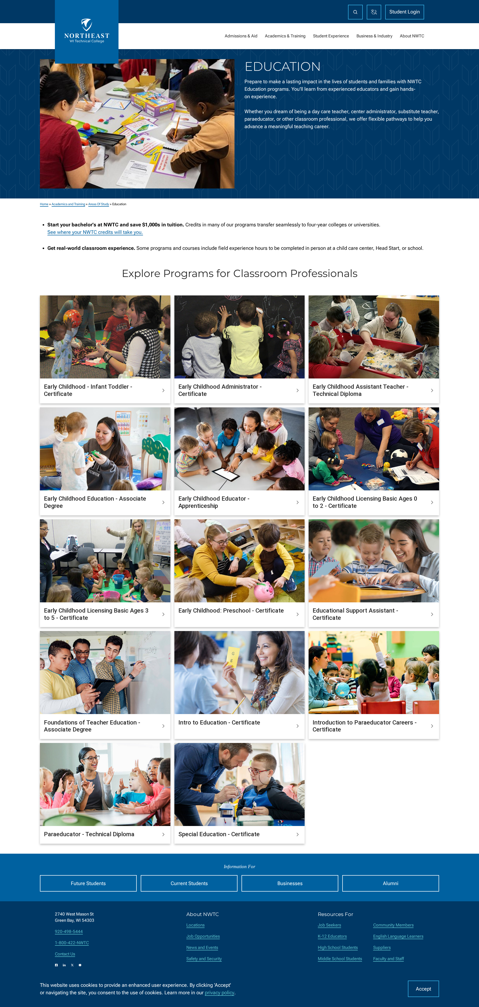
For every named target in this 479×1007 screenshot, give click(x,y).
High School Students (338, 947)
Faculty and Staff (388, 958)
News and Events (202, 947)
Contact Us (65, 954)
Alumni (390, 883)
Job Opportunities (203, 936)
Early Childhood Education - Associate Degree (95, 502)
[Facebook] (56, 965)
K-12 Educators (332, 936)
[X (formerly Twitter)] (72, 965)
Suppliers (382, 947)
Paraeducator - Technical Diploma (89, 834)
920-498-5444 (69, 931)
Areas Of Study (98, 204)
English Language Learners (398, 936)
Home (44, 204)
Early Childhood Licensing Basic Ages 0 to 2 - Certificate (365, 502)
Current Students (189, 883)
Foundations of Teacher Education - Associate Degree (92, 726)
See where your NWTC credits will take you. (95, 232)
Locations (195, 925)
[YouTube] (80, 965)
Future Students (88, 883)
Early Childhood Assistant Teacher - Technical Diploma (360, 390)
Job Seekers (329, 925)
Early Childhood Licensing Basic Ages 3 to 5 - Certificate (96, 614)
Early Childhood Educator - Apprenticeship (213, 502)
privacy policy (219, 993)
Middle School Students (340, 958)
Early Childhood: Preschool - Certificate (231, 610)
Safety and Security (204, 958)
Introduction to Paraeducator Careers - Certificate (365, 726)
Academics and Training (68, 204)
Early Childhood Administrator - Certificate (220, 390)
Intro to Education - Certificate (219, 722)
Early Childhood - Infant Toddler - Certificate (88, 390)
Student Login (404, 12)
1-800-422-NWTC (72, 942)
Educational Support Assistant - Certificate (355, 614)
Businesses (290, 883)
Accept (423, 989)
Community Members (393, 925)
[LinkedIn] (64, 965)
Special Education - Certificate (219, 834)
